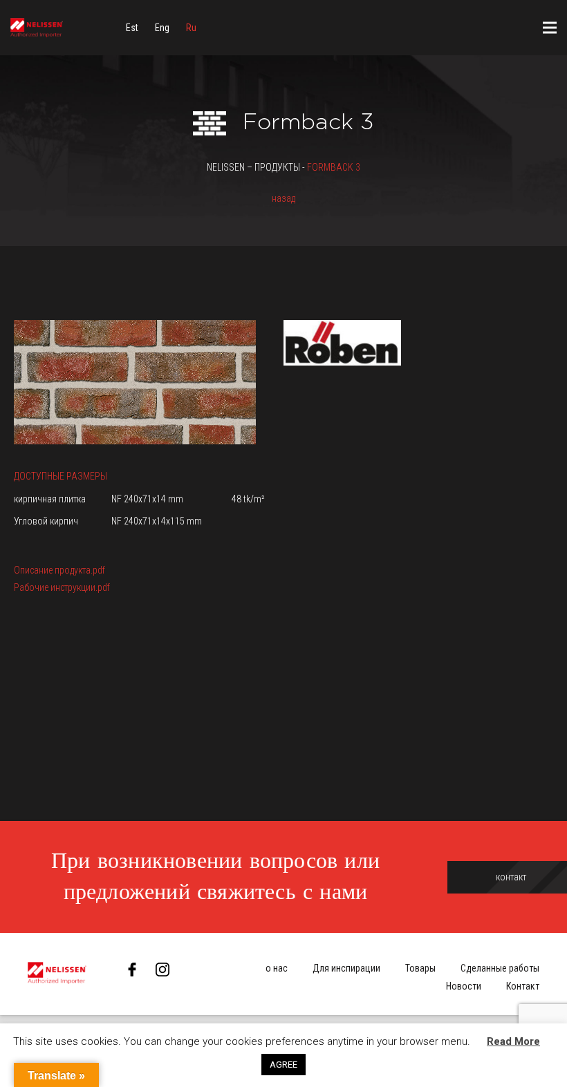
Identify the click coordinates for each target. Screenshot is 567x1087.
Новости (463, 986)
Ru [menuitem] (191, 27)
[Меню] (550, 27)
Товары (420, 968)
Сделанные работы (500, 968)
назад (283, 198)
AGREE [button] (283, 1064)
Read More (513, 1041)
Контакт (522, 986)
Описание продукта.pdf (59, 570)
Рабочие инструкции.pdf (62, 587)
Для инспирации (346, 968)
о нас (277, 968)
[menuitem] (132, 27)
